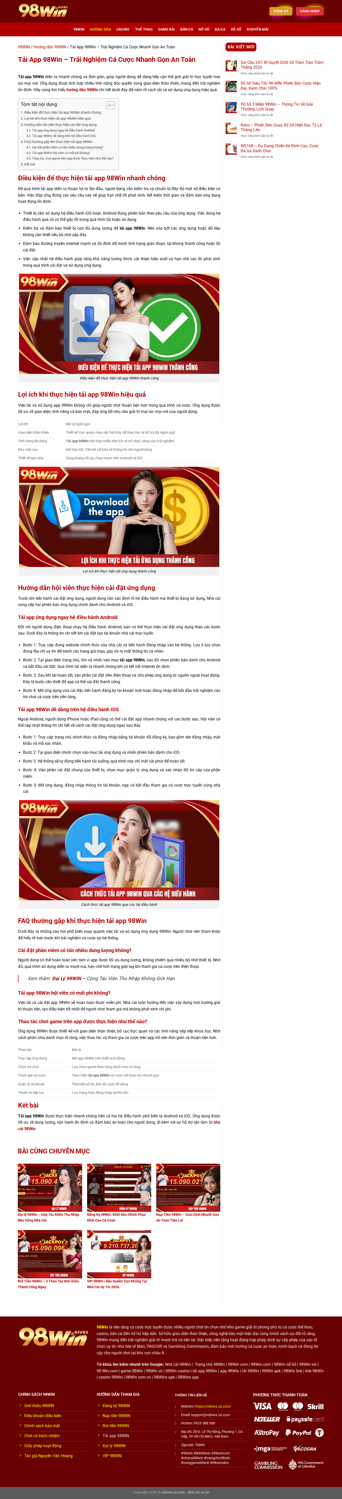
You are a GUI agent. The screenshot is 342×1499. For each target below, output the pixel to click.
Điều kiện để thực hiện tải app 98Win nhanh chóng (62, 112)
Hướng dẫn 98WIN (50, 47)
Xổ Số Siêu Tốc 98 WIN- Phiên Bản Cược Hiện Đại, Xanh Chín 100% (281, 85)
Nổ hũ (204, 29)
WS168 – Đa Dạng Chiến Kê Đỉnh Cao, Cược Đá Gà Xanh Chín (279, 148)
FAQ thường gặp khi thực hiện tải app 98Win (58, 142)
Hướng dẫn (100, 29)
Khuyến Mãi (257, 29)
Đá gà (220, 29)
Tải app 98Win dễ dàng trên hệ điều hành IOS (64, 136)
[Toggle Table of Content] (108, 105)
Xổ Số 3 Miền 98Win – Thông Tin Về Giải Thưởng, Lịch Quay (277, 106)
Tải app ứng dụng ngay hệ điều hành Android (63, 130)
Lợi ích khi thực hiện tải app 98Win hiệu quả (57, 118)
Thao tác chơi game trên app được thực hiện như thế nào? (73, 158)
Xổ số (236, 29)
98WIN (79, 29)
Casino (123, 29)
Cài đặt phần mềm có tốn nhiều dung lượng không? (67, 147)
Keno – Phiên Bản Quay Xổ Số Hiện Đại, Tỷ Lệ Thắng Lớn (281, 127)
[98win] (43, 11)
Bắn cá (186, 29)
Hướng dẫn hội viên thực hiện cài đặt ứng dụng (60, 125)
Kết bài (29, 164)
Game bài (166, 29)
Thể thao (144, 29)
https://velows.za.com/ (213, 1406)
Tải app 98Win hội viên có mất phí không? (61, 153)
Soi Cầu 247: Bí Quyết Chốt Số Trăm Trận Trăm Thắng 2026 (282, 65)
